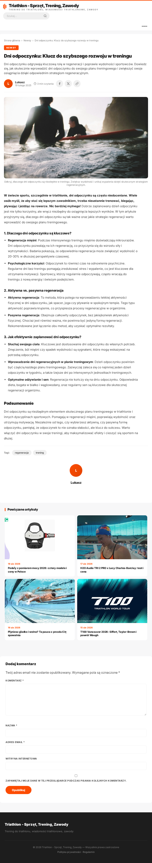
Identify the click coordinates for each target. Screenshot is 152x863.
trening (40, 452)
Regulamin (89, 851)
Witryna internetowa (21, 758)
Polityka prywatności (69, 851)
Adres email (15, 742)
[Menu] (144, 26)
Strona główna (12, 40)
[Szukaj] (45, 16)
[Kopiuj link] (77, 83)
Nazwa (11, 725)
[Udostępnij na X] (68, 83)
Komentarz (15, 680)
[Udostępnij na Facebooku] (59, 83)
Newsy (27, 40)
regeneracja (22, 452)
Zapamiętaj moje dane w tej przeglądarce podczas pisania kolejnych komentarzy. (66, 780)
